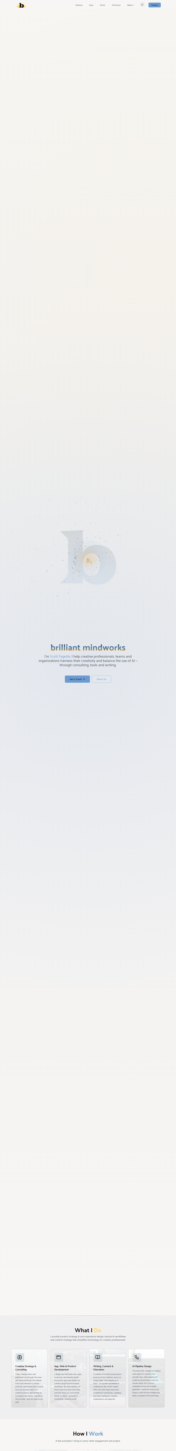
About (129, 5)
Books (102, 5)
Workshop (116, 5)
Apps (91, 5)
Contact (154, 5)
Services (78, 5)
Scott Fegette (60, 656)
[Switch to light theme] (142, 4)
